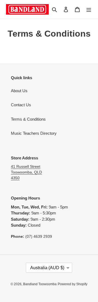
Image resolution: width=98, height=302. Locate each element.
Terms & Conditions (28, 119)
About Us (19, 90)
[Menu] (88, 9)
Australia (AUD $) (47, 267)
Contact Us (21, 104)
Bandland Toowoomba (40, 284)
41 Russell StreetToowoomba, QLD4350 (26, 172)
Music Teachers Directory (34, 133)
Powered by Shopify (72, 284)
